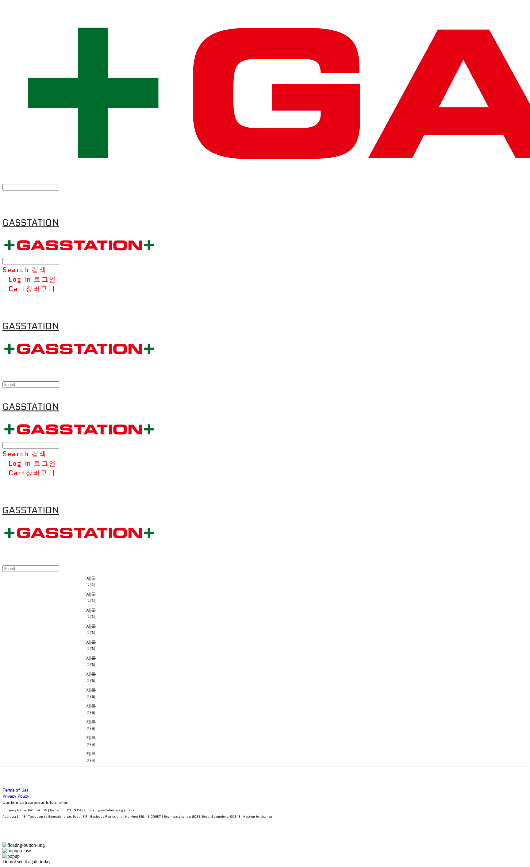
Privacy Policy (15, 796)
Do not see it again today (26, 861)
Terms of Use (15, 790)
